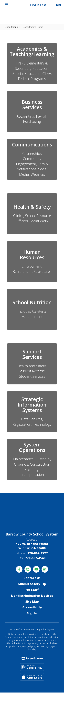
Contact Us (32, 578)
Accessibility (32, 607)
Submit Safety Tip (32, 584)
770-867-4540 (35, 558)
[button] (40, 5)
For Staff (32, 590)
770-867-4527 (37, 553)
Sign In (32, 613)
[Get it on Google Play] (32, 667)
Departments (11, 27)
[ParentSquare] (32, 658)
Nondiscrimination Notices (32, 596)
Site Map (32, 601)
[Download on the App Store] (32, 677)
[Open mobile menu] (6, 5)
